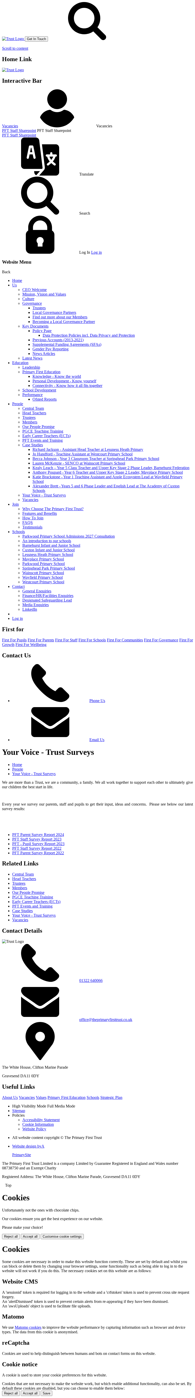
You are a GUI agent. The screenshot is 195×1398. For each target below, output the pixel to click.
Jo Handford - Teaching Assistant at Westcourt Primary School (82, 454)
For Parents (41, 640)
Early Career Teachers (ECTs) (46, 436)
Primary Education (66, 1097)
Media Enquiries (35, 605)
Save (46, 1393)
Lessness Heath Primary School (47, 554)
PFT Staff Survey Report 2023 (36, 839)
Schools (18, 532)
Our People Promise (38, 426)
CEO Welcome (34, 289)
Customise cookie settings (62, 1236)
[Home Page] (13, 39)
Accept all (30, 1236)
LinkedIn (29, 609)
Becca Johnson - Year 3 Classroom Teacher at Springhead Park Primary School (95, 458)
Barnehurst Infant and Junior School (51, 545)
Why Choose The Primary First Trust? (53, 509)
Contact (18, 586)
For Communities (125, 640)
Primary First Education (41, 372)
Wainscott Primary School (43, 573)
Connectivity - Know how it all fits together (67, 385)
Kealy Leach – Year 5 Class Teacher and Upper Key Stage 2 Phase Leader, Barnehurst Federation (110, 468)
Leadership (31, 367)
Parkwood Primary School (43, 563)
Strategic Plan (111, 1097)
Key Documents (35, 326)
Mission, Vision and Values (44, 294)
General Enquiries (36, 591)
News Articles (43, 353)
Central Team (33, 408)
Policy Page (42, 331)
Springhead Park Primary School (48, 568)
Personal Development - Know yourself (64, 381)
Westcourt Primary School (43, 582)
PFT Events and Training (42, 440)
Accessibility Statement (41, 1120)
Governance (32, 303)
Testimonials (32, 527)
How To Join (32, 518)
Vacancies (10, 126)
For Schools (92, 640)
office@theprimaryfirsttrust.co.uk (105, 1019)
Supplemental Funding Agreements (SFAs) (66, 344)
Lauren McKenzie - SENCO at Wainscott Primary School (78, 463)
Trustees (39, 308)
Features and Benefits (39, 513)
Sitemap (18, 1111)
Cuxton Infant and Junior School (48, 550)
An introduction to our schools (46, 541)
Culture (28, 299)
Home (17, 280)
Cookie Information (38, 1124)
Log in (96, 252)
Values (41, 1097)
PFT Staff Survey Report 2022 (36, 848)
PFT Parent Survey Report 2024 (38, 834)
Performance (32, 395)
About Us (10, 1097)
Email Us (96, 740)
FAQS (27, 522)
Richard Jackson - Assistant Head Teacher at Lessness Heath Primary (87, 449)
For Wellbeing (30, 644)
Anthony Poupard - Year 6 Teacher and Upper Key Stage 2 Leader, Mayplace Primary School (107, 472)
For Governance (161, 640)
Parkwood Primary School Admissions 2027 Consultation (68, 536)
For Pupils (14, 640)
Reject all (11, 1236)
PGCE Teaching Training (42, 431)
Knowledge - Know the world (56, 376)
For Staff (66, 640)
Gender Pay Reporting (50, 349)
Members (29, 422)
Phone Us (97, 700)
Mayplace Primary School (43, 559)
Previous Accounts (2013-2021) (58, 340)
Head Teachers (34, 413)
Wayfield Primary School (42, 577)
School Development (39, 390)
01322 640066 (91, 980)
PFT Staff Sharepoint (19, 130)
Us (14, 285)
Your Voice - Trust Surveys (44, 495)
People (17, 404)
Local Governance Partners (54, 312)
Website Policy (34, 1129)
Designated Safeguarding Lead (47, 600)
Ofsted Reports (44, 399)
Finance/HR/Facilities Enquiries (47, 595)
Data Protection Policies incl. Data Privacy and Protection (89, 335)
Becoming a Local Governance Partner (63, 321)
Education (20, 363)
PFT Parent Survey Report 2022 (38, 853)
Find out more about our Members (59, 317)
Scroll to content (15, 48)
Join (15, 504)
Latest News (32, 358)
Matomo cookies (28, 1327)
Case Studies (32, 445)
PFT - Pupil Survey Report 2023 (38, 844)
